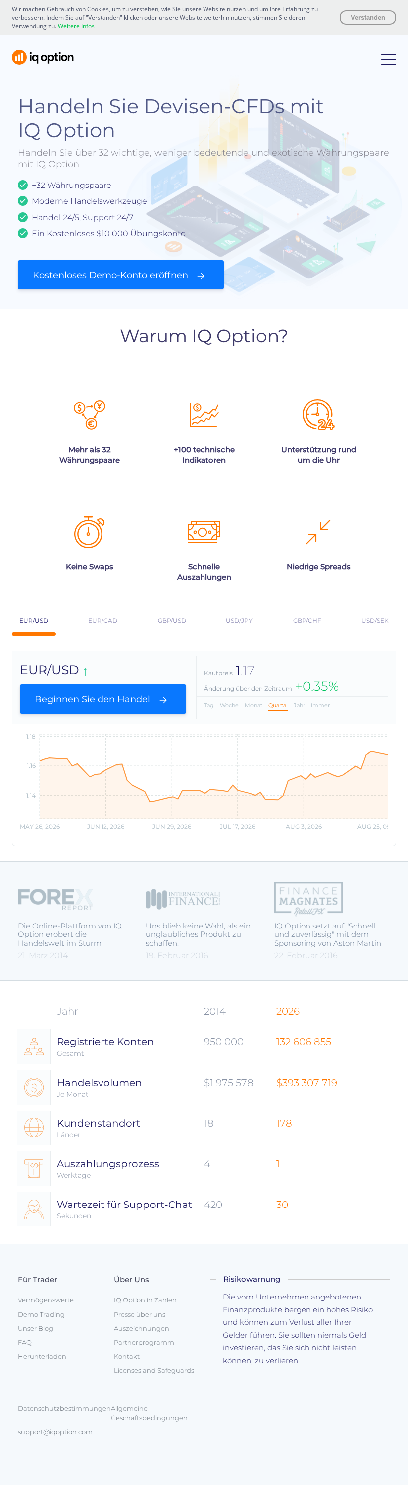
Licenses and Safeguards (154, 1370)
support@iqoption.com (55, 1432)
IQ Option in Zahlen (145, 1300)
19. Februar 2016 (177, 955)
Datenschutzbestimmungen (64, 1408)
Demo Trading (41, 1314)
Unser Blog (35, 1328)
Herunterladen (42, 1356)
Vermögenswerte (46, 1300)
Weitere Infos (76, 26)
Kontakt (127, 1356)
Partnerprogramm (144, 1342)
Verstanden (368, 17)
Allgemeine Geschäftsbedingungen (149, 1412)
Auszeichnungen (141, 1328)
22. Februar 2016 (306, 955)
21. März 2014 (43, 955)
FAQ (25, 1342)
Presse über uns (139, 1314)
